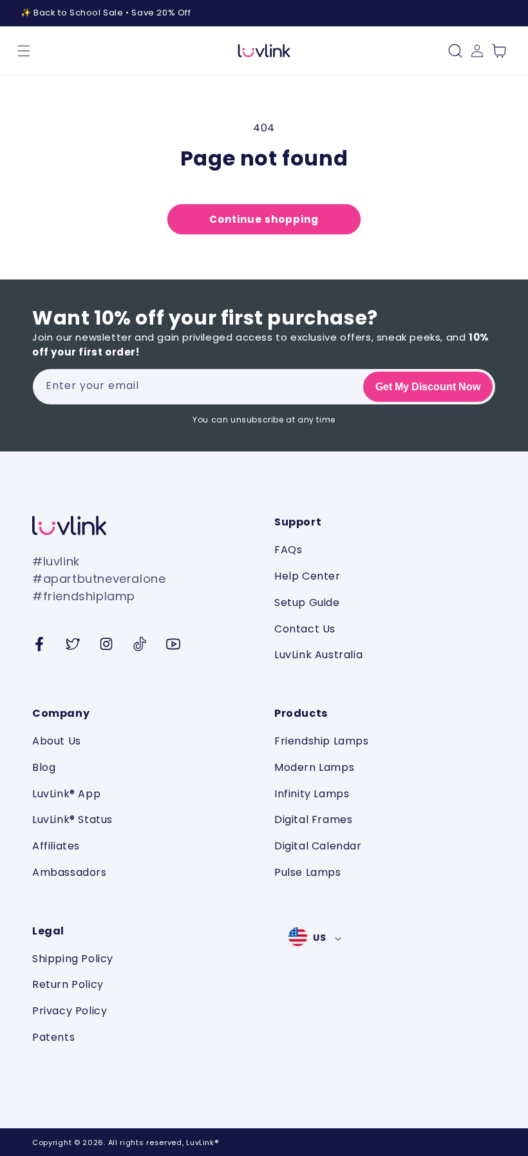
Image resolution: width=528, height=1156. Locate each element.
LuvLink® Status (72, 819)
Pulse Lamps (307, 872)
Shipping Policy (72, 959)
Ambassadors (69, 872)
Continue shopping (264, 219)
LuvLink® (202, 1142)
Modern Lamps (314, 767)
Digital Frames (313, 819)
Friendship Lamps (321, 741)
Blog (43, 767)
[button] (24, 51)
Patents (53, 1037)
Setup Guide (307, 602)
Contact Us (304, 628)
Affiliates (56, 846)
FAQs (288, 550)
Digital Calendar (318, 846)
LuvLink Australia (318, 654)
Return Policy (68, 984)
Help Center (307, 576)
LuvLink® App (66, 793)
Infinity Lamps (311, 793)
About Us (56, 741)
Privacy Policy (69, 1010)
